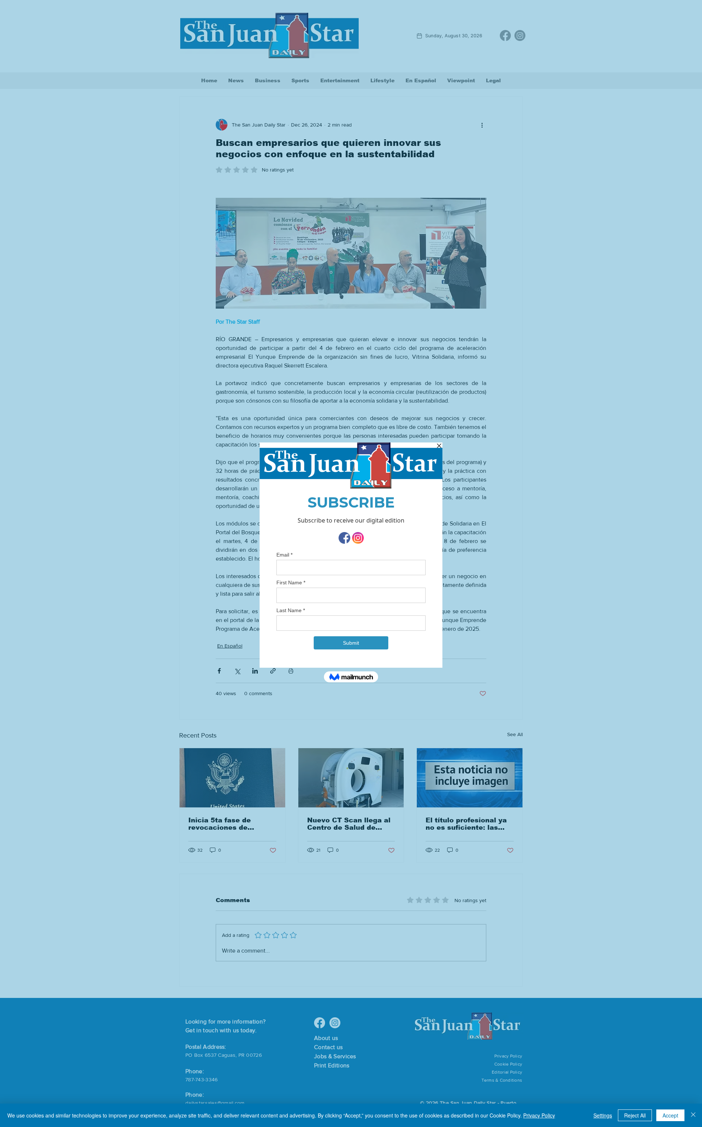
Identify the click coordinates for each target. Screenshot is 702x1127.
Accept (670, 1115)
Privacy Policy (539, 1115)
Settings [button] (602, 1115)
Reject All (635, 1115)
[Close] (693, 1115)
